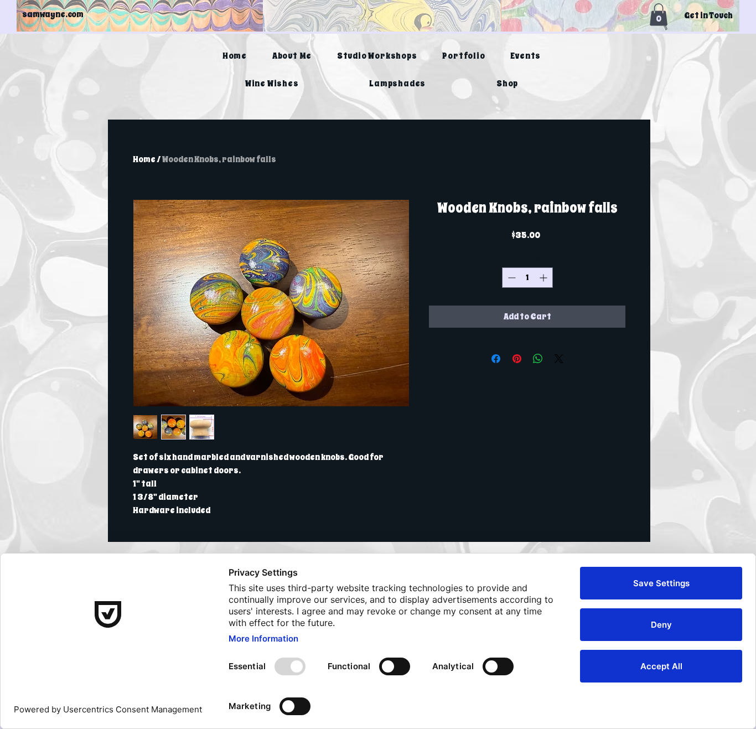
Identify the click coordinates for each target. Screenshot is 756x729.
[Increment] (544, 277)
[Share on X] (559, 358)
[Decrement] (510, 277)
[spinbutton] (527, 277)
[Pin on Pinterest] (517, 358)
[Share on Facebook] (496, 358)
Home (144, 159)
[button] (658, 14)
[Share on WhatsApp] (538, 358)
